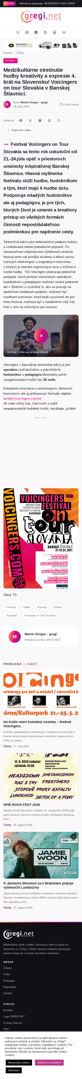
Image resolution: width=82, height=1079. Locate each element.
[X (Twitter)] (45, 32)
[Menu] (64, 32)
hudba (26, 607)
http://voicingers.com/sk (24, 398)
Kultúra (58, 607)
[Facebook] (36, 32)
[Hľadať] (17, 32)
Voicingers (12, 615)
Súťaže (7, 993)
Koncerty (42, 607)
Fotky (6, 974)
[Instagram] (27, 32)
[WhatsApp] (40, 120)
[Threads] (54, 32)
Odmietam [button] (13, 1070)
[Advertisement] (41, 451)
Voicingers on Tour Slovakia (40, 615)
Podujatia (9, 980)
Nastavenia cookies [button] (19, 1062)
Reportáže (9, 986)
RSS (6, 1029)
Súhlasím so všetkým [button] (49, 1062)
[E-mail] (59, 120)
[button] (41, 336)
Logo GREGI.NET (14, 1016)
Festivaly (11, 607)
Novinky (7, 52)
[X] (30, 120)
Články (20, 52)
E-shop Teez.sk (12, 1022)
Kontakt (8, 1010)
